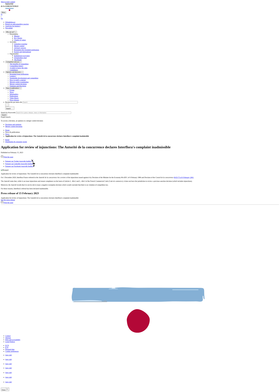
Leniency (13, 76)
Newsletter (9, 28)
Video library (14, 98)
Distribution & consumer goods (16, 142)
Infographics (14, 94)
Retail (7, 140)
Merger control (19, 46)
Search (4, 115)
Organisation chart (20, 58)
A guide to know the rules (18, 68)
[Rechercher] (7, 104)
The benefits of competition (19, 64)
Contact (8, 336)
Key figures (18, 38)
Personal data (9, 349)
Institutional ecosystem (22, 56)
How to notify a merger (18, 80)
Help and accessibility (12, 340)
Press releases (14, 100)
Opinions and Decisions (18, 86)
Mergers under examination (19, 82)
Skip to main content (8, 2)
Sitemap (8, 338)
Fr (1, 14)
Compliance (14, 70)
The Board (17, 60)
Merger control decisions (18, 84)
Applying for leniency (12, 26)
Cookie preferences (12, 351)
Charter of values (20, 40)
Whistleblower (10, 22)
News (12, 92)
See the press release (8, 200)
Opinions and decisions (13, 72)
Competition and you (13, 62)
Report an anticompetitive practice (17, 24)
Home (7, 130)
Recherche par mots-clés (13, 102)
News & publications (12, 88)
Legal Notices (10, 342)
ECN (7, 345)
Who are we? (10, 32)
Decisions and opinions (13, 124)
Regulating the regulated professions (26, 50)
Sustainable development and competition (24, 78)
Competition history (16, 66)
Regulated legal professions (19, 74)
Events (12, 90)
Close (4, 390)
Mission (16, 36)
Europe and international (22, 52)
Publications (14, 96)
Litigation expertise (20, 44)
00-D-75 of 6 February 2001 (184, 177)
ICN (6, 347)
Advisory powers (20, 48)
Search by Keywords (8, 112)
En (2, 18)
